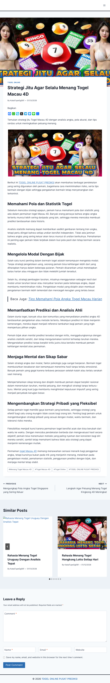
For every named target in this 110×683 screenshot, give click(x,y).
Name (8, 650)
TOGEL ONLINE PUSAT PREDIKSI (84, 469)
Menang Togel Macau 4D (20, 469)
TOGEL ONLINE (14, 82)
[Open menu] (104, 5)
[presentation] (27, 532)
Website (80, 650)
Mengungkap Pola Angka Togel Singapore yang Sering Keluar (25, 488)
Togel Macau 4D (42, 469)
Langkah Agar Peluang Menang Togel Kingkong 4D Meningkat (86, 488)
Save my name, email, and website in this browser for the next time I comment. (44, 657)
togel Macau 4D (28, 451)
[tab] (49, 579)
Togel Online (60, 469)
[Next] (102, 546)
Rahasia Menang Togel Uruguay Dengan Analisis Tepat (24, 559)
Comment (10, 613)
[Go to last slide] (7, 546)
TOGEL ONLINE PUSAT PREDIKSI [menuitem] (36, 182)
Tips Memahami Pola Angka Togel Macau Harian (65, 299)
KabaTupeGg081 (17, 100)
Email (44, 650)
